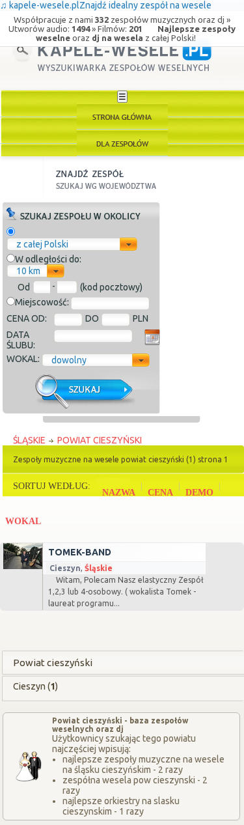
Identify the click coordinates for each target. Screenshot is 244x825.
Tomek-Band (79, 552)
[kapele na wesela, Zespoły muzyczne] (122, 116)
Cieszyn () (35, 686)
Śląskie (99, 568)
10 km (28, 271)
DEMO (199, 492)
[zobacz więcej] (21, 566)
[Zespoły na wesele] (122, 143)
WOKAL (23, 521)
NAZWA (118, 492)
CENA (160, 492)
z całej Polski (42, 244)
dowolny (69, 360)
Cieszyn (65, 568)
